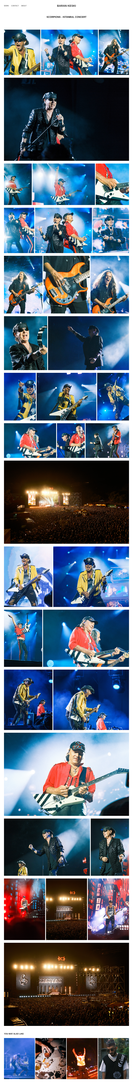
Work (6, 6)
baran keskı (66, 5)
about (24, 6)
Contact (15, 6)
